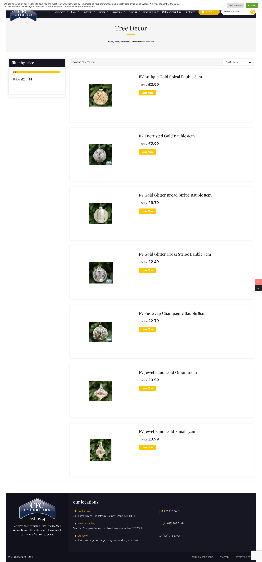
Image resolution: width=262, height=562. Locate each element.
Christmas (125, 42)
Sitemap (224, 556)
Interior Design (151, 11)
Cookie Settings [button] (236, 5)
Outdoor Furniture (171, 11)
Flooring (132, 11)
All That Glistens (137, 42)
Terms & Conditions (202, 556)
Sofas (74, 11)
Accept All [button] (252, 5)
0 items (210, 11)
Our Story (190, 11)
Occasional (116, 11)
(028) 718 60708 (172, 535)
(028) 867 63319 (173, 511)
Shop (117, 42)
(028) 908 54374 (175, 523)
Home (110, 42)
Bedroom (87, 11)
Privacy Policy (243, 556)
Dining (101, 11)
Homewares (59, 11)
